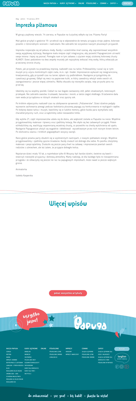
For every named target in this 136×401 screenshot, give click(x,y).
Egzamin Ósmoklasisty (32, 362)
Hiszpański (28, 357)
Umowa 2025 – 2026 (12, 373)
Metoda (8, 354)
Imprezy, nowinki (11, 360)
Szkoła (8, 351)
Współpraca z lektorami (14, 362)
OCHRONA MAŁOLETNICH (13, 376)
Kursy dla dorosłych (32, 368)
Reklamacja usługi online (14, 379)
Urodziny (69, 351)
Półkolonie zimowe (55, 354)
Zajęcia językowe (87, 351)
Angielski (27, 351)
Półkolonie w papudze (105, 362)
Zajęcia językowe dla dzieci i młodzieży (105, 353)
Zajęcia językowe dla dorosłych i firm (105, 359)
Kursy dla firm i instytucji (30, 372)
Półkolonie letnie (55, 351)
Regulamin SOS (11, 382)
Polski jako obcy (30, 360)
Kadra (8, 357)
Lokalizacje (53, 357)
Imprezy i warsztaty (72, 354)
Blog (7, 368)
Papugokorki (29, 365)
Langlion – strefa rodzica (14, 365)
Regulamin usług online (14, 371)
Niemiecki (27, 354)
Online (43, 348)
